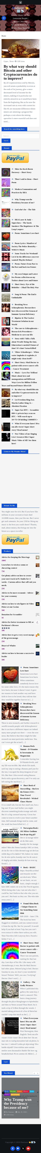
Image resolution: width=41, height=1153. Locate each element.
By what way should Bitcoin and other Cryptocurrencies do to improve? (20, 72)
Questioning (15, 1094)
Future (19, 1091)
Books (7, 1091)
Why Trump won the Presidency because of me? (17, 1103)
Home (4, 36)
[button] (34, 1073)
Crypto (6, 61)
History (25, 1091)
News (11, 61)
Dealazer (11, 1112)
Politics (7, 1094)
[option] (20, 1098)
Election (13, 1091)
